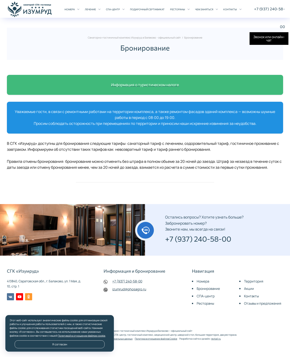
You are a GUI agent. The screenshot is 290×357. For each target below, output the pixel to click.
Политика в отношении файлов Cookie (156, 338)
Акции (249, 288)
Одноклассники (28, 296)
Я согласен (59, 344)
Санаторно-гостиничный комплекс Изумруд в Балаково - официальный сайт (30, 9)
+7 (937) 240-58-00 (127, 281)
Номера (203, 281)
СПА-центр (206, 296)
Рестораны (205, 303)
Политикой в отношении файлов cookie (81, 335)
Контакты (251, 296)
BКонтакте (10, 296)
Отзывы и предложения (262, 303)
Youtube (19, 296)
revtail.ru (216, 338)
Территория (253, 281)
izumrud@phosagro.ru (129, 289)
